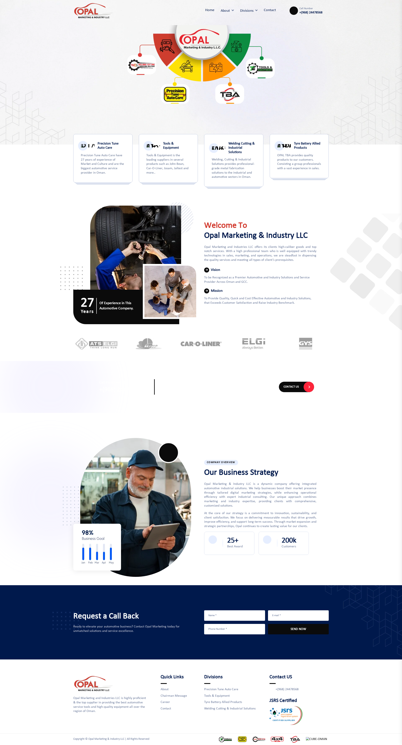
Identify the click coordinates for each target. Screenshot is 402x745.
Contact (166, 708)
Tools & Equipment (217, 696)
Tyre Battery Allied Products (223, 702)
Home (209, 10)
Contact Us (291, 386)
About (225, 11)
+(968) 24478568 (310, 12)
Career (165, 702)
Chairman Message (174, 696)
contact (270, 10)
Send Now (298, 629)
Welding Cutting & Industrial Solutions (230, 708)
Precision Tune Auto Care (221, 689)
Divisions (247, 11)
